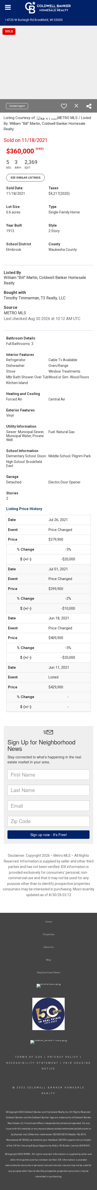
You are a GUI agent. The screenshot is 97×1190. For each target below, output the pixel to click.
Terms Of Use (29, 1057)
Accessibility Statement (32, 1063)
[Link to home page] (48, 7)
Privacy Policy (63, 1057)
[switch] (64, 106)
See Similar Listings (25, 177)
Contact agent (17, 106)
